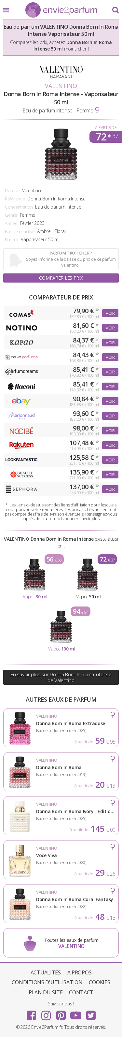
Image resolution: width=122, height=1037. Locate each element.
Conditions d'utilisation (47, 982)
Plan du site (46, 992)
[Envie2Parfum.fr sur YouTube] (75, 1013)
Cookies (99, 982)
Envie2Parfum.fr (61, 10)
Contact (81, 992)
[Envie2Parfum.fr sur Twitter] (90, 1013)
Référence (15, 199)
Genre (11, 215)
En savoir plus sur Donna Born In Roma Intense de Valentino (60, 677)
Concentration (19, 207)
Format (11, 239)
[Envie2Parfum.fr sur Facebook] (31, 1013)
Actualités (46, 972)
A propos (79, 972)
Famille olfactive (19, 231)
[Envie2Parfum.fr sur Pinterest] (61, 1013)
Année (11, 223)
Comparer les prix (61, 278)
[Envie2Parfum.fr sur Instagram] (46, 1013)
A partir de (105, 127)
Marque (12, 191)
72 (107, 137)
